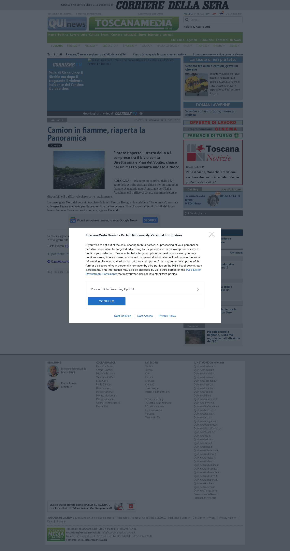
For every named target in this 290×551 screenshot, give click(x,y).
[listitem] (145, 289)
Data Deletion (122, 315)
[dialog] (145, 275)
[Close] (213, 235)
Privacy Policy (167, 315)
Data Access (145, 315)
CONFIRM (107, 301)
